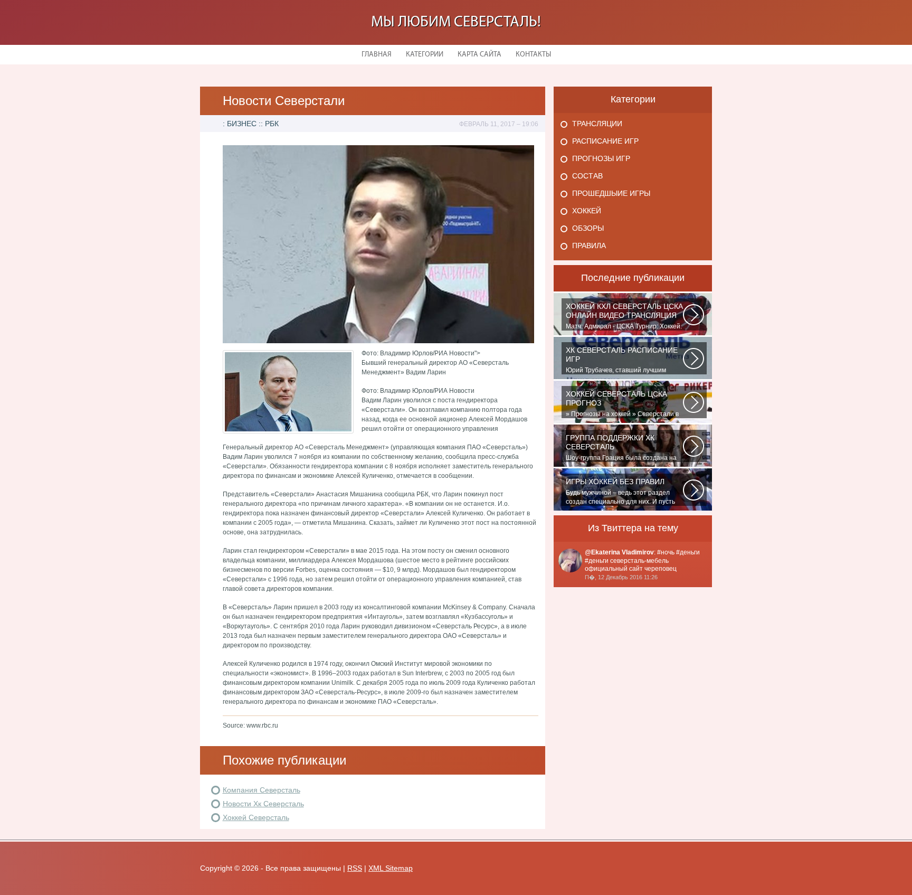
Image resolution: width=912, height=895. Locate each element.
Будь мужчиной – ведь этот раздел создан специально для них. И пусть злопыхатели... (620, 491)
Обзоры (588, 228)
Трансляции (597, 123)
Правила (589, 245)
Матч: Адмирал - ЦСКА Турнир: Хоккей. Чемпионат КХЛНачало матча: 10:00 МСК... (624, 316)
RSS (354, 868)
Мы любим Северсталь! (456, 22)
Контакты (533, 55)
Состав (587, 176)
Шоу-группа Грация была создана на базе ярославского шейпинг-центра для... (621, 448)
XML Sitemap (390, 868)
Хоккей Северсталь (256, 817)
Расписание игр (605, 141)
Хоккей (586, 210)
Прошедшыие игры (611, 193)
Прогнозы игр (601, 158)
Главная (377, 55)
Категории (424, 55)
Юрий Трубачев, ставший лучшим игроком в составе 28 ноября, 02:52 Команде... (622, 360)
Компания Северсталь (261, 790)
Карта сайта (479, 55)
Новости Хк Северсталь (263, 803)
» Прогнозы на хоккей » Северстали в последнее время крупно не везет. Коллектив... (622, 404)
